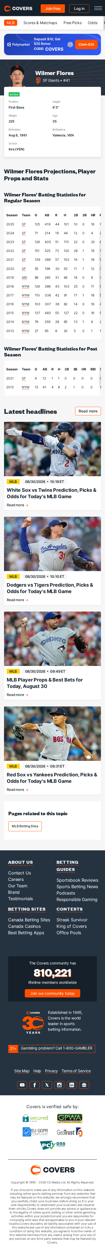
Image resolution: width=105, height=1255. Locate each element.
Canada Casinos (24, 926)
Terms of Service (76, 1070)
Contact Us (19, 873)
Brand (14, 892)
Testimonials (20, 898)
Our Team (17, 885)
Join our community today (52, 993)
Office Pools (69, 932)
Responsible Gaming (77, 899)
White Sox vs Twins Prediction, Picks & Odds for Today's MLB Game (51, 493)
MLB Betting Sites (25, 826)
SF (24, 224)
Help (37, 1070)
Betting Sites (27, 909)
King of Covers (72, 926)
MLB (11, 22)
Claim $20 (86, 44)
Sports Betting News (77, 886)
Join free (52, 8)
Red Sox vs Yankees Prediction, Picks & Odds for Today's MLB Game (52, 778)
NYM (25, 286)
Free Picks (73, 22)
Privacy (51, 1070)
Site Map (22, 1070)
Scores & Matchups (40, 22)
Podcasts (66, 893)
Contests (70, 909)
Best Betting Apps (26, 932)
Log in (79, 8)
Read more (90, 412)
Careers (16, 879)
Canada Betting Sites (29, 919)
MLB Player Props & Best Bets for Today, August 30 (45, 683)
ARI (24, 277)
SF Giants (51, 80)
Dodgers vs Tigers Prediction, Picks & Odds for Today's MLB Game (50, 588)
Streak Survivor (72, 919)
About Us (20, 862)
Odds (92, 22)
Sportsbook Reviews (77, 880)
